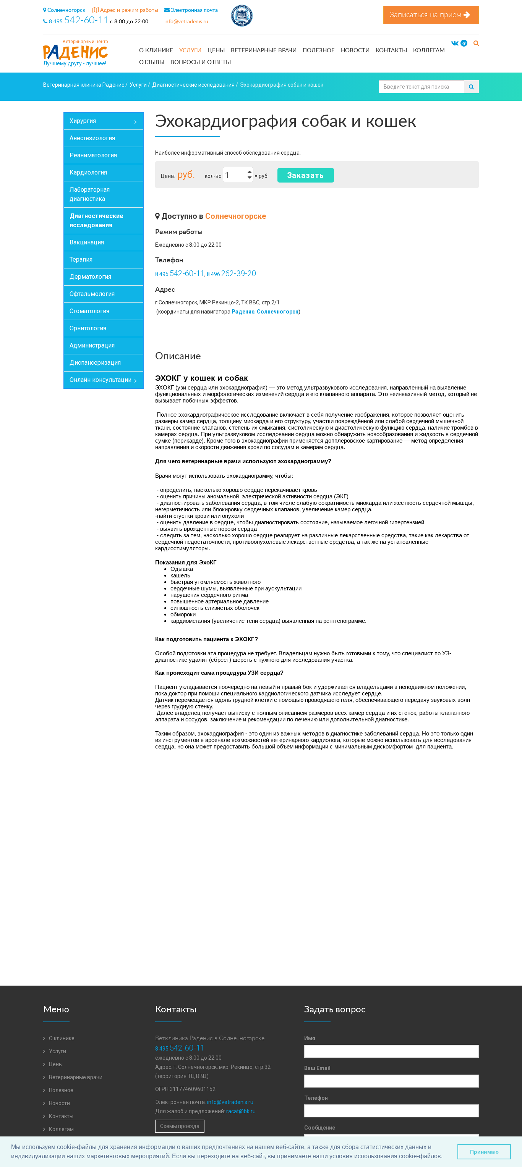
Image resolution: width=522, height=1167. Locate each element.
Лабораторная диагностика (90, 194)
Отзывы (151, 62)
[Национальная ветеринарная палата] (242, 16)
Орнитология (88, 328)
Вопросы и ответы (200, 62)
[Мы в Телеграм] (463, 43)
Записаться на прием (427, 15)
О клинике (156, 50)
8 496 (231, 274)
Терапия (81, 259)
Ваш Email (317, 1068)
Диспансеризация (95, 362)
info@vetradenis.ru (186, 21)
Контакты (391, 50)
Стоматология (89, 311)
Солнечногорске (235, 216)
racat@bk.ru (241, 1111)
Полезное (319, 50)
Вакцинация (87, 242)
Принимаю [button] (484, 1152)
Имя (309, 1038)
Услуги (190, 50)
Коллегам (429, 50)
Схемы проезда (179, 1126)
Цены (216, 50)
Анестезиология (92, 138)
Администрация (92, 345)
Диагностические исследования (96, 220)
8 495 (78, 21)
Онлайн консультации (100, 379)
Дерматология (90, 276)
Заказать (305, 175)
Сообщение (319, 1128)
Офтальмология (92, 293)
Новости (355, 50)
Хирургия (83, 120)
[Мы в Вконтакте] (455, 43)
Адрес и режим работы (128, 10)
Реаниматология (93, 155)
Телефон (316, 1098)
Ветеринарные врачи (264, 50)
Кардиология (88, 172)
